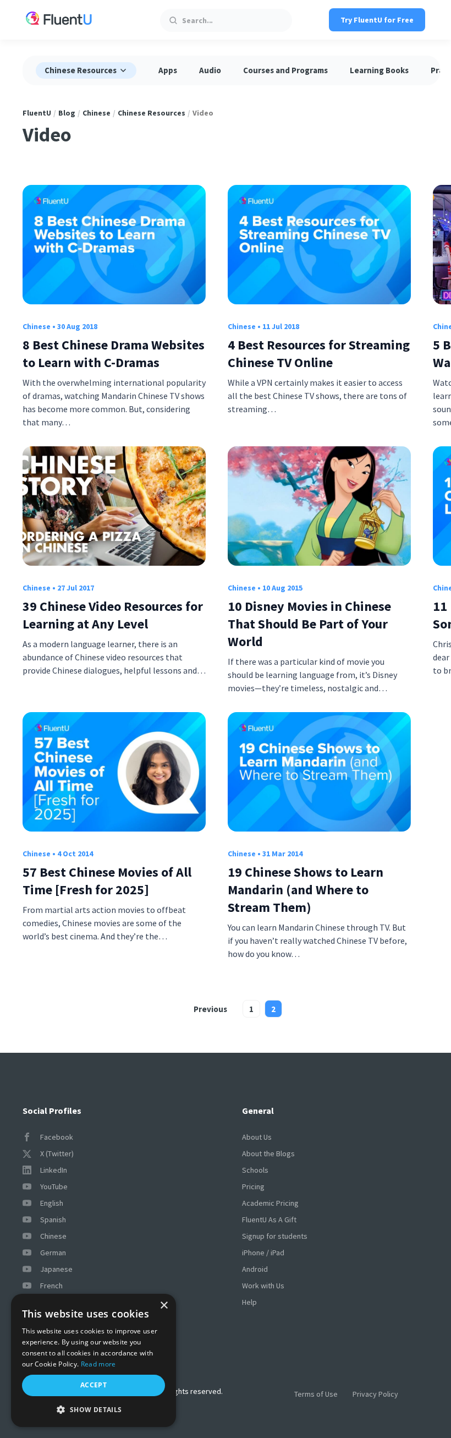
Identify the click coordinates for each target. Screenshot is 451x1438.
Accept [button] (93, 1385)
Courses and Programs (285, 70)
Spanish (53, 1219)
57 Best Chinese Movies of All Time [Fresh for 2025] (107, 880)
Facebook (56, 1137)
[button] (93, 1409)
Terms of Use (316, 1394)
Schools (255, 1170)
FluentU (37, 113)
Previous (210, 1009)
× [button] (164, 1306)
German (53, 1252)
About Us (257, 1137)
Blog (66, 113)
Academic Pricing (270, 1203)
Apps (167, 70)
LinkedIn (53, 1170)
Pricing (253, 1186)
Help (249, 1302)
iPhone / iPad (263, 1252)
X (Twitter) (57, 1153)
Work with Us (263, 1286)
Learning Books (379, 70)
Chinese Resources (151, 113)
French (51, 1286)
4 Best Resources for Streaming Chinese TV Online (319, 353)
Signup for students (274, 1236)
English (51, 1203)
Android (255, 1269)
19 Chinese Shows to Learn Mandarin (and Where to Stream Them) (305, 889)
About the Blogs (268, 1153)
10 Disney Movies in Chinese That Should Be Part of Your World (309, 624)
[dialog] (93, 1360)
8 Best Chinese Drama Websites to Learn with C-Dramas (114, 353)
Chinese (96, 113)
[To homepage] (59, 20)
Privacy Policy (375, 1394)
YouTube (54, 1186)
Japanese (56, 1269)
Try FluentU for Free (377, 20)
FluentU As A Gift (269, 1219)
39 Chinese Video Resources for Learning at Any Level (113, 615)
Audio (210, 70)
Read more (98, 1364)
